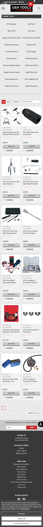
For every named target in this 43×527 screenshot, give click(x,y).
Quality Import (7, 128)
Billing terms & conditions (21, 464)
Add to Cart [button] (11, 146)
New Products (21, 467)
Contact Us (21, 485)
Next (37, 408)
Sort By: (16, 101)
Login (18, 451)
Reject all (21, 518)
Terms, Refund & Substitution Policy (21, 482)
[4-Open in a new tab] (19, 499)
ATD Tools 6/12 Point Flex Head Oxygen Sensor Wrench (30, 233)
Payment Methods (21, 469)
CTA (24, 128)
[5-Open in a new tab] (24, 499)
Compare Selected (33, 413)
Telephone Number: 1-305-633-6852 (14, 3)
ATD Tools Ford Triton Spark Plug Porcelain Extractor (30, 184)
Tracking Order (21, 487)
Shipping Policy (21, 477)
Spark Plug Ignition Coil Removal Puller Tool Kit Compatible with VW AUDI (11, 134)
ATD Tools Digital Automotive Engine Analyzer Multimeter (10, 283)
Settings (21, 513)
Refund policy (21, 474)
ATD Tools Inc (6, 177)
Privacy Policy (21, 472)
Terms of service (21, 479)
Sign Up (24, 451)
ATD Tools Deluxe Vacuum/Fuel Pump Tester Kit (30, 381)
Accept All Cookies (21, 523)
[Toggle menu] (3, 8)
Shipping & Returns (21, 453)
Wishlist (21, 448)
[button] (7, 130)
